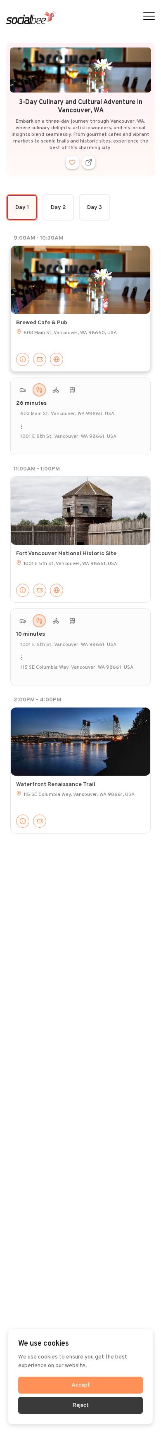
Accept (80, 1385)
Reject (80, 1405)
